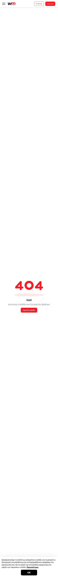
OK (29, 572)
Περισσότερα (32, 567)
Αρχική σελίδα (29, 310)
